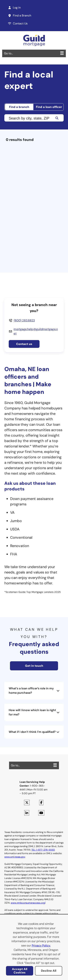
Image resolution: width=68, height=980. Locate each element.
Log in (17, 7)
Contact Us (20, 23)
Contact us (24, 344)
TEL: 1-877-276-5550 (43, 849)
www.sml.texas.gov (14, 856)
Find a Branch (22, 15)
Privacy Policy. (41, 945)
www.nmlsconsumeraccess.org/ (28, 902)
